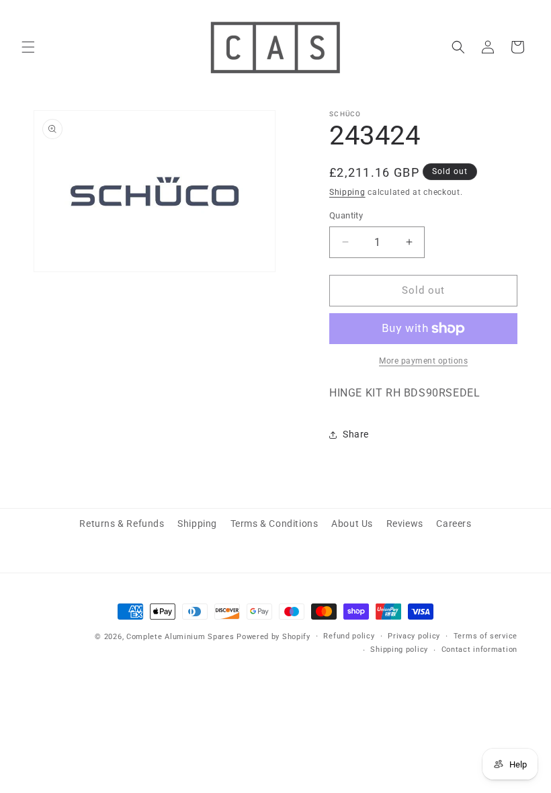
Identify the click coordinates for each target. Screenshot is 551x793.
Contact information (479, 649)
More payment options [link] (423, 361)
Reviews (404, 523)
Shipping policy (399, 649)
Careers (453, 523)
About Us (352, 523)
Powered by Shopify (273, 636)
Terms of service (485, 636)
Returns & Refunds (121, 523)
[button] (28, 47)
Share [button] (356, 434)
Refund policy (348, 636)
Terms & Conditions (274, 523)
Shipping (347, 192)
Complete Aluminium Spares (180, 636)
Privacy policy (414, 636)
